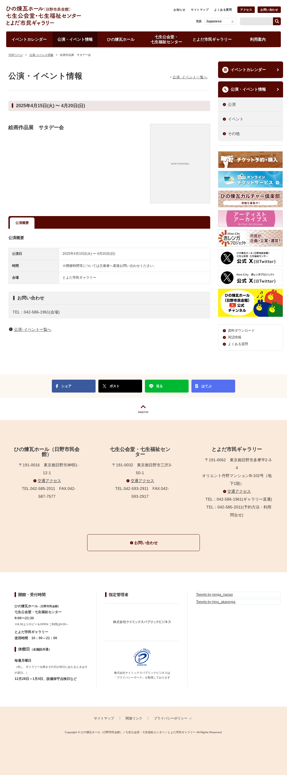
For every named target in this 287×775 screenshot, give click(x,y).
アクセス (246, 9)
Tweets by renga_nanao (214, 595)
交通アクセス (49, 480)
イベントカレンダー (248, 69)
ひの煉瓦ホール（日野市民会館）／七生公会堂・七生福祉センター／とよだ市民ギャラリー (63, 15)
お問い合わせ (269, 9)
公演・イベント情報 (248, 89)
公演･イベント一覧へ (190, 77)
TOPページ (15, 54)
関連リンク (134, 718)
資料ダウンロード (241, 331)
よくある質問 (223, 9)
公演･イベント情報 (41, 54)
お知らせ (179, 9)
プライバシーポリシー (171, 718)
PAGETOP (143, 409)
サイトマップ (200, 9)
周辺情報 (234, 337)
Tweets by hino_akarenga (215, 602)
